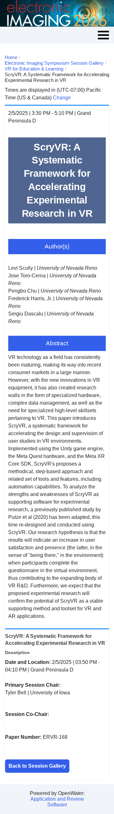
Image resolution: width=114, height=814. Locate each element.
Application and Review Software (57, 801)
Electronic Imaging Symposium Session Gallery (54, 63)
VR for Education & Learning (34, 68)
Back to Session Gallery (37, 766)
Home (11, 57)
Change (62, 97)
